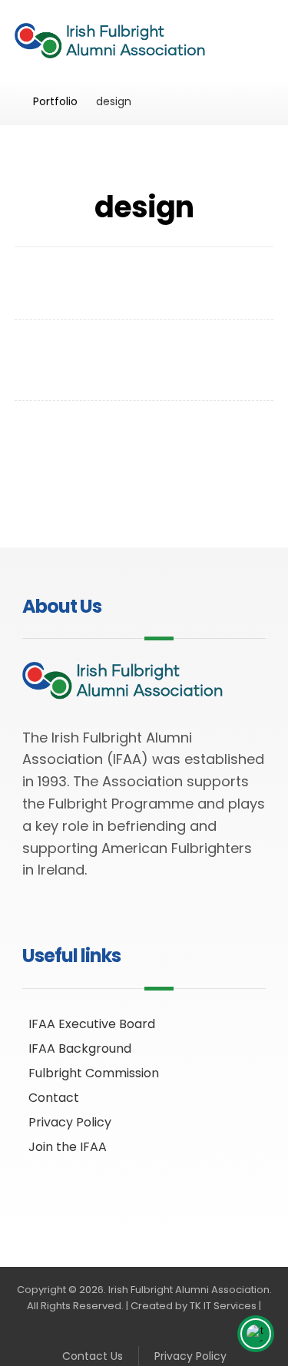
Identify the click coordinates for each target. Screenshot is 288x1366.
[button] (255, 31)
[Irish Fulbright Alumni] (119, 43)
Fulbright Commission (93, 1073)
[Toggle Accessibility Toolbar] (256, 1334)
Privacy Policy (69, 1122)
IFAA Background (79, 1048)
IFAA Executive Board (91, 1024)
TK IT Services (223, 1305)
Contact (53, 1097)
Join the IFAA (67, 1147)
